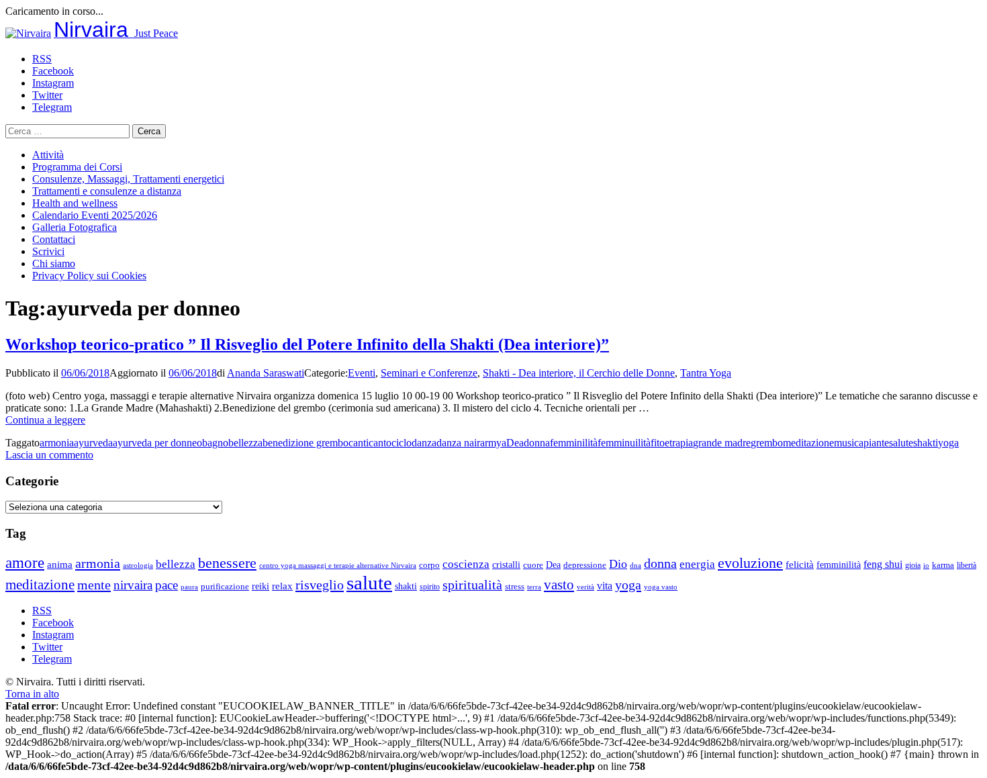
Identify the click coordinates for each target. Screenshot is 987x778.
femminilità (574, 442)
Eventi (361, 373)
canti (358, 442)
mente (94, 584)
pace (166, 585)
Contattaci (53, 239)
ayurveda (93, 442)
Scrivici (48, 251)
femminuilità (624, 442)
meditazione (808, 442)
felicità (800, 564)
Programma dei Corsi (77, 167)
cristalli (506, 565)
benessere (227, 562)
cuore (533, 565)
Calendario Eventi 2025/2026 (94, 215)
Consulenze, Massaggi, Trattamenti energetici (128, 179)
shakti (925, 442)
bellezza (245, 442)
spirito (430, 586)
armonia (57, 442)
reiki (260, 586)
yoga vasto (660, 587)
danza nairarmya (471, 442)
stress (514, 586)
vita (604, 586)
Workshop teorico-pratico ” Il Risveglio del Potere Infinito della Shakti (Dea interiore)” (307, 344)
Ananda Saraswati (265, 373)
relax (282, 585)
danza (424, 442)
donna (537, 442)
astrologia (138, 565)
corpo (429, 565)
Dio (618, 564)
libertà (966, 565)
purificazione (225, 586)
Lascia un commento (49, 454)
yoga (948, 442)
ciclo (401, 442)
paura (189, 587)
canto (380, 442)
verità (585, 587)
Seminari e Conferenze (429, 373)
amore (24, 562)
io (926, 565)
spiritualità (472, 584)
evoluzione (750, 562)
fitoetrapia (672, 442)
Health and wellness (74, 203)
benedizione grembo (305, 442)
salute (901, 442)
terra (534, 587)
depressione (584, 565)
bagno (215, 442)
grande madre (722, 442)
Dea (515, 442)
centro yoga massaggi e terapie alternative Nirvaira (337, 565)
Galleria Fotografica (74, 227)
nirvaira (132, 585)
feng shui (882, 564)
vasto (559, 585)
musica (848, 442)
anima (60, 564)
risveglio (319, 584)
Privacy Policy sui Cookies (89, 275)
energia (697, 564)
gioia (913, 565)
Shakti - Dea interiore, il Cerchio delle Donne (579, 373)
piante (876, 442)
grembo (767, 442)
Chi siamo (53, 263)
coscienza (465, 564)
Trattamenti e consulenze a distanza (106, 191)
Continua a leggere (45, 420)
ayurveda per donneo (157, 442)
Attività (48, 154)
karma (943, 565)
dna (635, 565)
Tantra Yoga (705, 373)
